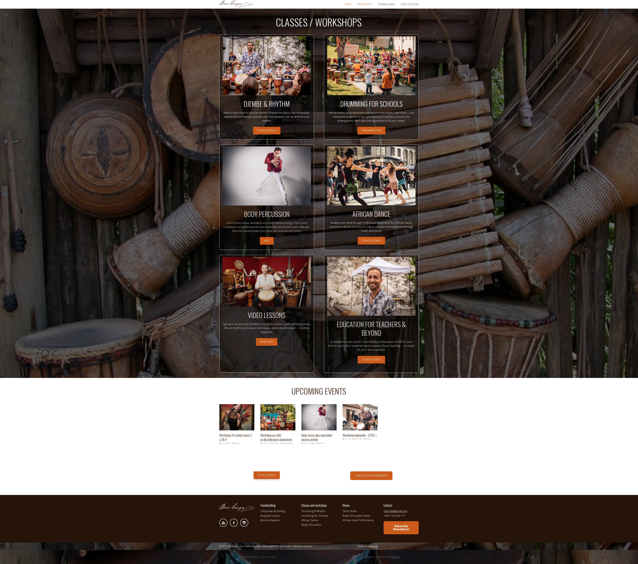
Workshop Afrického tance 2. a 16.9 (236, 437)
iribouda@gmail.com (395, 511)
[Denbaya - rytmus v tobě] (236, 4)
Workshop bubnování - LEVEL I (359, 435)
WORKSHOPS (364, 4)
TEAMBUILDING (386, 4)
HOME (347, 4)
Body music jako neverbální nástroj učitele (316, 437)
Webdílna (373, 546)
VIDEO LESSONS (409, 4)
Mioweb (395, 557)
